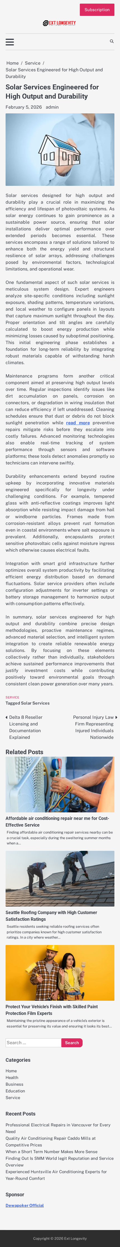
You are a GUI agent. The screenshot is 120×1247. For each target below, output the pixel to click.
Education (15, 1090)
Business (14, 1084)
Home (11, 1070)
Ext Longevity (75, 1238)
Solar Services (35, 703)
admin (52, 107)
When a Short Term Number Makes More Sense (51, 1151)
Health (12, 1077)
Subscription (97, 9)
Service (12, 697)
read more (78, 422)
